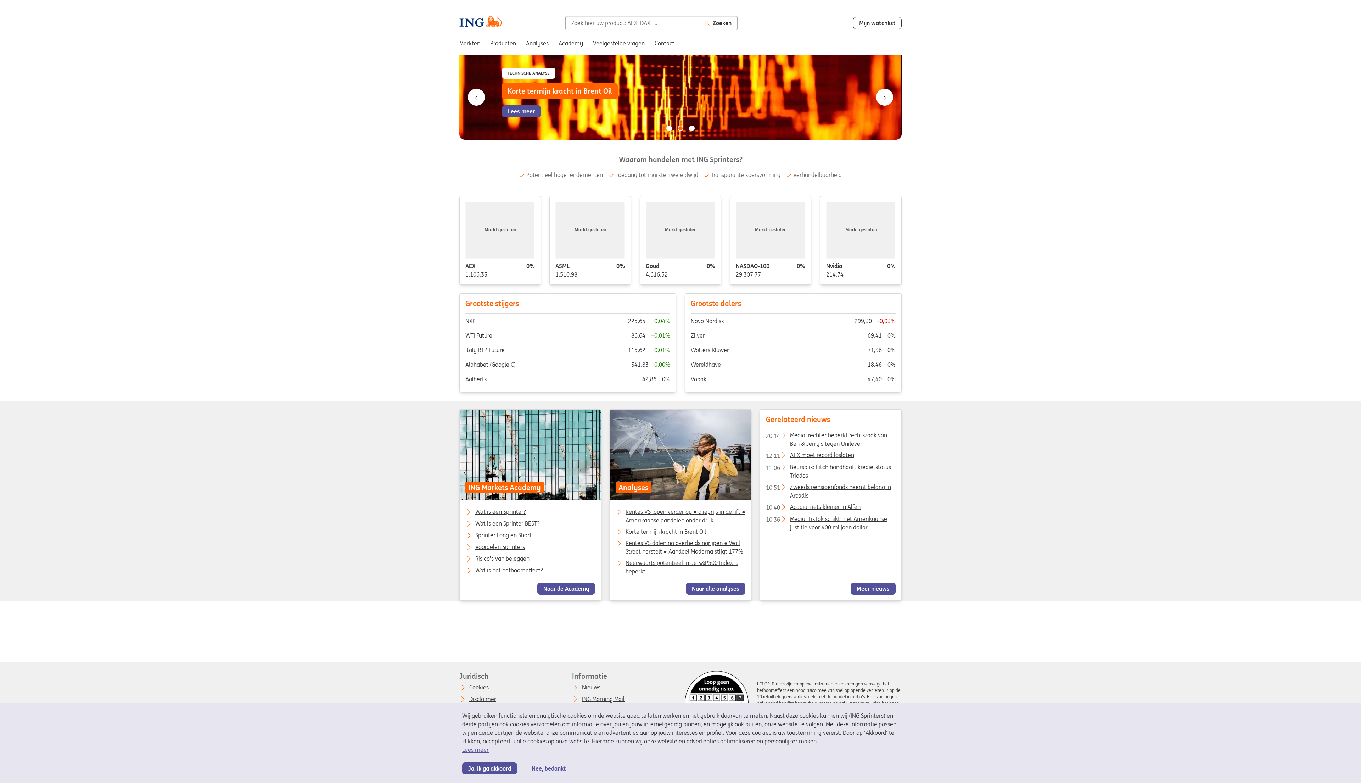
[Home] (481, 22)
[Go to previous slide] (476, 97)
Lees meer (475, 749)
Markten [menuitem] (469, 43)
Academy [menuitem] (571, 43)
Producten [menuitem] (503, 43)
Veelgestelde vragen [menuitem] (619, 43)
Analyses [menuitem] (537, 43)
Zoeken (722, 23)
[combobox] (632, 23)
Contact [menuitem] (664, 43)
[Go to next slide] (884, 97)
